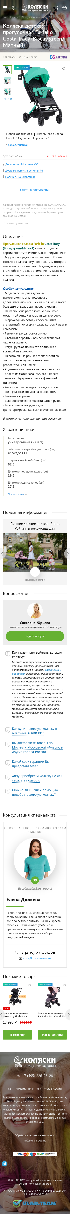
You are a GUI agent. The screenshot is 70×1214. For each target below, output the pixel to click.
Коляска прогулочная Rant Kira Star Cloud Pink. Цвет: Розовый (52, 1014)
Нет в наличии (52, 1035)
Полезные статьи (35, 579)
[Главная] (5, 17)
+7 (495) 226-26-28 (37, 952)
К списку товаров (17, 223)
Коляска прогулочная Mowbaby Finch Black (16, 1014)
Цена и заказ (29, 56)
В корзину (17, 1035)
